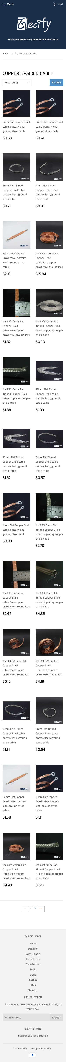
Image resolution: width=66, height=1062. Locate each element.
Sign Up (56, 1017)
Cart (60, 4)
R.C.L (33, 970)
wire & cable (33, 954)
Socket (33, 980)
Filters (56, 82)
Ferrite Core (33, 959)
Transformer (33, 964)
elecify (23, 1048)
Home (5, 53)
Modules (33, 949)
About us (33, 990)
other (33, 985)
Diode (33, 975)
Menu (10, 4)
